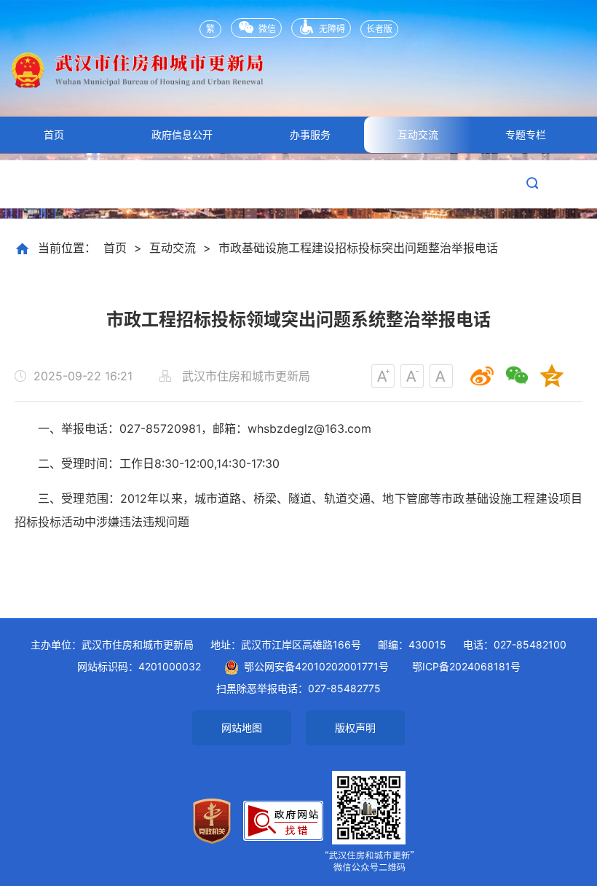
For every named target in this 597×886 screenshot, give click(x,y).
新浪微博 (482, 376)
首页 (54, 134)
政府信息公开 (182, 134)
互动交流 (418, 134)
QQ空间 (552, 376)
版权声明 (355, 727)
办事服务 (310, 134)
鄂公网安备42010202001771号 (314, 666)
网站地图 (241, 727)
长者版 (379, 28)
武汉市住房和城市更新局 (298, 80)
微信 (267, 28)
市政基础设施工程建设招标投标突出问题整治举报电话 (358, 247)
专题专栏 (525, 134)
